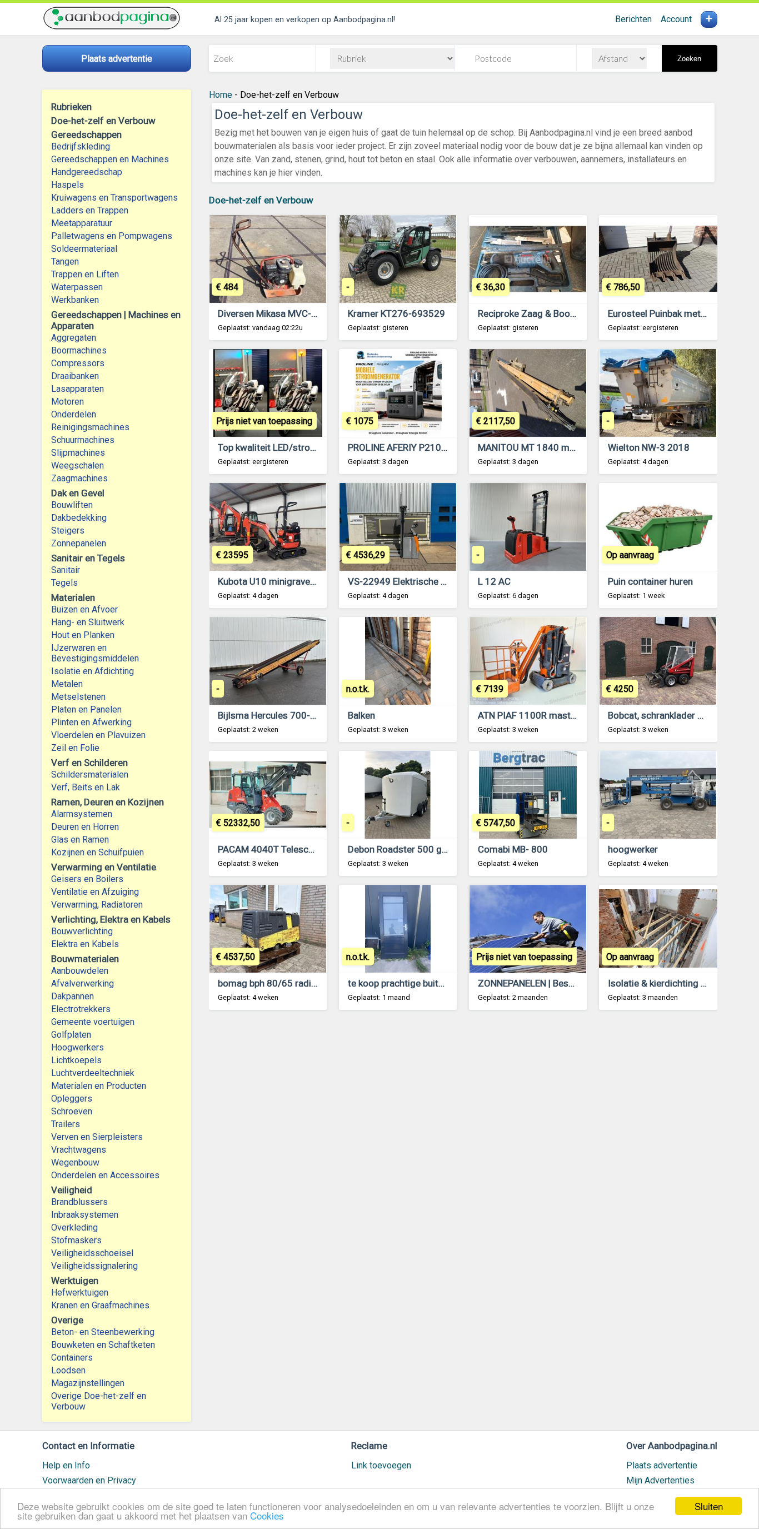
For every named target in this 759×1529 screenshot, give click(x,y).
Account (676, 19)
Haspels (67, 185)
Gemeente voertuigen (92, 1022)
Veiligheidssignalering (94, 1266)
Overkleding (74, 1227)
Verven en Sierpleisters (97, 1137)
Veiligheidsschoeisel (92, 1253)
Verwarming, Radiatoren (97, 904)
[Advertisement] (463, 1156)
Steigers (67, 530)
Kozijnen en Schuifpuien (97, 852)
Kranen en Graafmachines (100, 1305)
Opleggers (71, 1098)
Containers (72, 1357)
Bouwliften (72, 505)
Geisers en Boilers (87, 879)
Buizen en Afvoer (84, 609)
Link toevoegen (381, 1465)
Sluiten (709, 1506)
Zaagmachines (79, 478)
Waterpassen (77, 287)
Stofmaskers (76, 1240)
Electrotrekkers (81, 1009)
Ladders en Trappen (89, 210)
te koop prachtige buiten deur (409, 983)
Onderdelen (73, 414)
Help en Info (66, 1465)
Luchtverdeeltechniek (92, 1073)
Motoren (67, 401)
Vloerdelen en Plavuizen (98, 735)
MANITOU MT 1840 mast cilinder (547, 447)
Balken (361, 715)
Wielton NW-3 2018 (649, 447)
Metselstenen (78, 696)
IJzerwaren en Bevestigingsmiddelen (95, 653)
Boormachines (79, 350)
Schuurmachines (82, 440)
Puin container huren (650, 581)
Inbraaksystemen (84, 1214)
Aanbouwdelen (79, 970)
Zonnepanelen (78, 543)
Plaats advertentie (661, 1465)
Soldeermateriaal (84, 248)
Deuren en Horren (85, 826)
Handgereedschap (86, 172)
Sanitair (65, 570)
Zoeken (689, 58)
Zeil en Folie (75, 748)
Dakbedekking (79, 517)
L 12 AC (494, 581)
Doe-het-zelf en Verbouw (261, 200)
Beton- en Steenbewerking (102, 1332)
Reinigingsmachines (90, 427)
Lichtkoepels (76, 1060)
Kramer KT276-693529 (396, 313)
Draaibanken (75, 376)
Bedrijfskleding (80, 146)
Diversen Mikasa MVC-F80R (275, 313)
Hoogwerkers (77, 1047)
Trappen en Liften (85, 274)
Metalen (67, 684)
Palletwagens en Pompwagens (111, 236)
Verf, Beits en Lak (85, 787)
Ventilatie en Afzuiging (95, 891)
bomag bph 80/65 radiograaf (278, 983)
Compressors (77, 363)
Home (220, 94)
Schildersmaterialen (89, 774)
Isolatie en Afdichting (92, 671)
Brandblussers (79, 1202)
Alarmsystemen (81, 814)
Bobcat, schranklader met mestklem (683, 715)
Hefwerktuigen (79, 1292)
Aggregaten (73, 337)
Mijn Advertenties (660, 1480)
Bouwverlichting (82, 931)
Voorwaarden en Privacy (89, 1480)
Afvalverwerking (82, 983)
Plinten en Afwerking (91, 722)
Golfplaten (71, 1034)
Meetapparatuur (81, 223)
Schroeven (71, 1111)
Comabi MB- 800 (513, 849)
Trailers (65, 1124)
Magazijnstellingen (87, 1383)
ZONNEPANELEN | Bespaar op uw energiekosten (577, 983)
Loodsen (68, 1370)
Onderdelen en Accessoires (105, 1175)
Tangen (65, 261)
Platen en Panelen (86, 709)
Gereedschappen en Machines (110, 159)
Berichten (633, 19)
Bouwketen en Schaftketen (103, 1344)
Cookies (267, 1515)
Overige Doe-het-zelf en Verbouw (98, 1401)
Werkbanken (75, 300)
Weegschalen (77, 465)
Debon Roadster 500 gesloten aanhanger (433, 849)
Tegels (64, 582)
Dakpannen (72, 996)
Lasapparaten (77, 389)
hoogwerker (633, 849)
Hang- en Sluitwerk (87, 622)
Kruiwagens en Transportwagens (114, 197)
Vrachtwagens (78, 1149)
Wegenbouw (75, 1162)
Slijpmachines (78, 452)
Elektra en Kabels (85, 944)
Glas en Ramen (80, 839)
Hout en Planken (82, 635)
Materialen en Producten (98, 1085)
